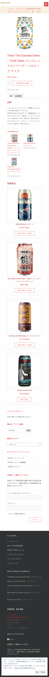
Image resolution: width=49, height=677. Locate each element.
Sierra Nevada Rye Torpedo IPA (19, 586)
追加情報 (18, 96)
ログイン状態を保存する (17, 514)
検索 (28, 430)
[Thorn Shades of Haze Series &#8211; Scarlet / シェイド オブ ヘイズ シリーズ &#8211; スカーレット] (14, 138)
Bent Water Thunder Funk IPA (18, 593)
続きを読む (24, 399)
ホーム (11, 9)
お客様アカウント (14, 466)
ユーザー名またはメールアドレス (19, 493)
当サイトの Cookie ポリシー (25, 668)
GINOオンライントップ (16, 458)
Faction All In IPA (14, 599)
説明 (11, 96)
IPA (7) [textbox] (23, 444)
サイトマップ (12, 563)
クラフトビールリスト (15, 554)
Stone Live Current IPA (16, 581)
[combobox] (24, 444)
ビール (26, 11)
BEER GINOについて (15, 550)
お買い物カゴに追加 (22, 83)
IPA (33, 11)
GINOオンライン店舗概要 (17, 462)
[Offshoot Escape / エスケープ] (30, 138)
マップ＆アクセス (14, 559)
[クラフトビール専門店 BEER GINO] (5, 3)
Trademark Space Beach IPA (18, 577)
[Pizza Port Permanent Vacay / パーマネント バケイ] (14, 161)
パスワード (11, 503)
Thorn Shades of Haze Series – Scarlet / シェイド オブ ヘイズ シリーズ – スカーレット (14, 148)
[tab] (11, 96)
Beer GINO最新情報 (15, 546)
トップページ (12, 541)
